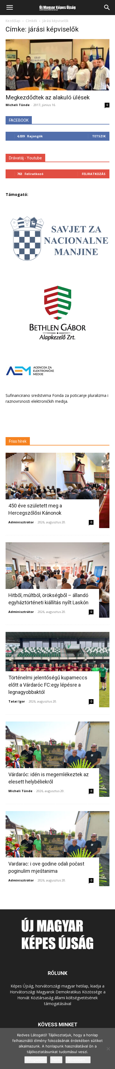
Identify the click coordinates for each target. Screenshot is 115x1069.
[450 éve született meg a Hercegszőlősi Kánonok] (57, 490)
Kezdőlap (13, 20)
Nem (56, 1060)
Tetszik (99, 136)
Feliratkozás (94, 174)
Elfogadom (36, 1060)
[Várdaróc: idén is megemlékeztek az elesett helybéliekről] (57, 759)
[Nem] (108, 1048)
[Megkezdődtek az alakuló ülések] (57, 64)
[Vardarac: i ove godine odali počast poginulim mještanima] (57, 848)
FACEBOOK (18, 120)
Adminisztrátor (21, 522)
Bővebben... (78, 1060)
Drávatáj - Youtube (25, 158)
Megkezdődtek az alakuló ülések (48, 97)
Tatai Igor (16, 701)
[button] (9, 7)
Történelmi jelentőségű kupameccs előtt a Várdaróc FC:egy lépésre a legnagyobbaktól (47, 685)
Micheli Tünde (18, 105)
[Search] (107, 7)
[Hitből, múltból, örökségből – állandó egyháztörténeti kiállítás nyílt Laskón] (57, 580)
